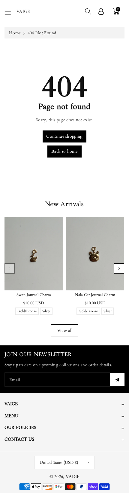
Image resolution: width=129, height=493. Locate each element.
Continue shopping (64, 136)
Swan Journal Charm (33, 295)
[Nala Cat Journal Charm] (95, 253)
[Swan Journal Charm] (33, 253)
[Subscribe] (117, 379)
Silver (46, 312)
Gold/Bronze (27, 312)
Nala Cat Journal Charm (95, 295)
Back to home (64, 151)
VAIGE (73, 476)
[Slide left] (9, 268)
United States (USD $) (59, 462)
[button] (10, 11)
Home (15, 33)
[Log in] (101, 11)
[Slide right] (119, 268)
